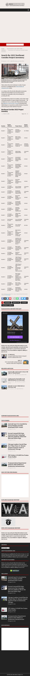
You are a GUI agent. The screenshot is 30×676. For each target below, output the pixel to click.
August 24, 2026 (12, 458)
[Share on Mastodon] (20, 298)
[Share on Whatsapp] (17, 298)
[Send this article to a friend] (12, 298)
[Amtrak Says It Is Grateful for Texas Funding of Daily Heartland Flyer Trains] (4, 425)
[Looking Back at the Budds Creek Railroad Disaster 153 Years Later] (4, 380)
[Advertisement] (15, 27)
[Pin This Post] (10, 298)
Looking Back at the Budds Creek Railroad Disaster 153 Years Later (16, 379)
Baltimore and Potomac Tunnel (11, 103)
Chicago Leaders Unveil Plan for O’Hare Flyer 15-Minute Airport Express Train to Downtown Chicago (17, 446)
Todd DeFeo (20, 388)
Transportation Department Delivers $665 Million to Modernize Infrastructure (17, 464)
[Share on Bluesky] (25, 298)
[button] (28, 10)
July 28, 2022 (11, 381)
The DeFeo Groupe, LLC (21, 554)
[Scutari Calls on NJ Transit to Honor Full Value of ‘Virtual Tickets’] (4, 373)
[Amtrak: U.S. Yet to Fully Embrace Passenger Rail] (4, 387)
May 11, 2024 (11, 374)
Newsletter (16, 302)
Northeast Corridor (7, 305)
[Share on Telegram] (22, 298)
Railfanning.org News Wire (14, 48)
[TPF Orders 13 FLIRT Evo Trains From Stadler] (4, 456)
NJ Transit (24, 302)
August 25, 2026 (12, 429)
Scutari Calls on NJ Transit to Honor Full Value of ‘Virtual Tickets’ (18, 372)
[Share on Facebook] (2, 298)
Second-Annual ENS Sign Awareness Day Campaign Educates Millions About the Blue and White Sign (17, 436)
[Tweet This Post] (5, 298)
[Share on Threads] (27, 298)
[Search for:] (15, 44)
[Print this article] (15, 298)
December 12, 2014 (13, 388)
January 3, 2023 (6, 61)
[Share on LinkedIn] (7, 298)
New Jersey (7, 302)
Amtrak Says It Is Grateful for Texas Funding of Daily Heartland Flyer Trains (17, 425)
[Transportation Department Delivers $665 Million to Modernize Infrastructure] (4, 464)
